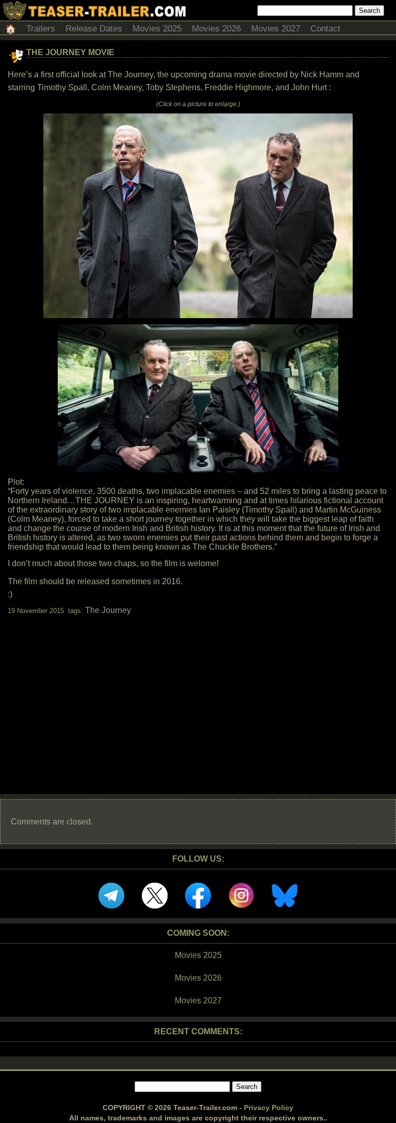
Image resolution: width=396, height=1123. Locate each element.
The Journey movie (70, 52)
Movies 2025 (157, 29)
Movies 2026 (216, 29)
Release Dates (93, 29)
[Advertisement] (198, 695)
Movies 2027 (275, 29)
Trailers (40, 29)
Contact (325, 29)
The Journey (108, 610)
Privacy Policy (268, 1107)
